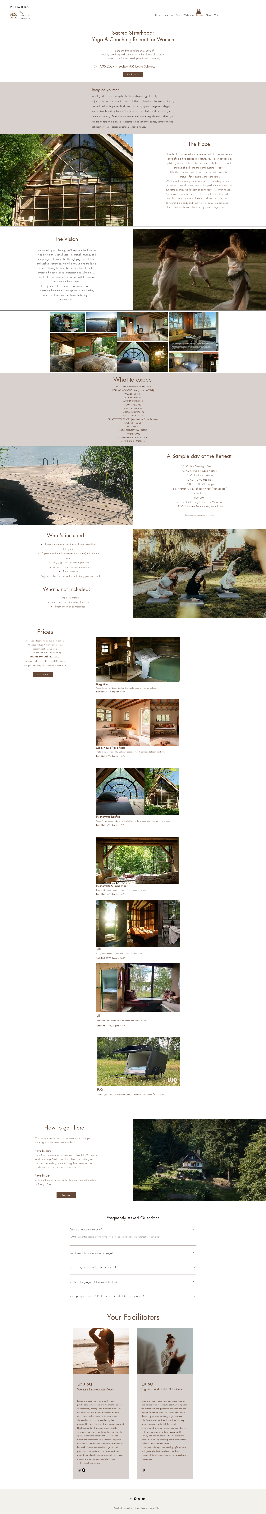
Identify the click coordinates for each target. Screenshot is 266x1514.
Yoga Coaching (25, 14)
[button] (198, 11)
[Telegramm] (135, 1498)
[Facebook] (83, 1470)
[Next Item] (213, 341)
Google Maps (45, 1184)
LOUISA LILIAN (19, 7)
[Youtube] (143, 1498)
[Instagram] (79, 1470)
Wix (156, 1508)
